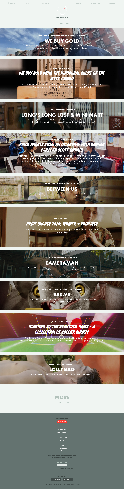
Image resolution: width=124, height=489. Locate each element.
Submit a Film (62, 437)
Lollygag (62, 369)
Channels (62, 429)
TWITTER (69, 479)
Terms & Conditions (75, 484)
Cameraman (62, 263)
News (62, 440)
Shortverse (62, 432)
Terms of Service (67, 470)
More (62, 397)
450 (68, 23)
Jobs (62, 443)
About (62, 445)
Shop (62, 435)
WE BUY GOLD (62, 41)
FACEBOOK (57, 479)
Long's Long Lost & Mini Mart (62, 115)
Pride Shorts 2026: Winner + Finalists (62, 223)
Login (58, 451)
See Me (62, 294)
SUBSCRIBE (63, 421)
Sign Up (65, 451)
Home (62, 427)
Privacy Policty (66, 484)
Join (62, 465)
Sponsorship (62, 448)
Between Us (62, 189)
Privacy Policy (57, 470)
